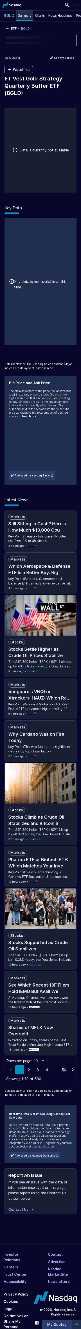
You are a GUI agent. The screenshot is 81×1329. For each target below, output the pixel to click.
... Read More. (28, 416)
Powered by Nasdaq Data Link (35, 1155)
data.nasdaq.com (43, 1146)
